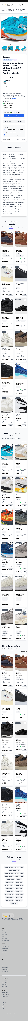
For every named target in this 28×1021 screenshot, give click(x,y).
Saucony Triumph (19, 885)
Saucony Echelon (9, 867)
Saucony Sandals (19, 894)
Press (3, 1008)
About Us (4, 1002)
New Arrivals (4, 932)
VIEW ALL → (24, 227)
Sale (3, 936)
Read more (13, 98)
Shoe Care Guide (5, 946)
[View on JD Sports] (25, 313)
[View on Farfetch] (11, 345)
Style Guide (4, 954)
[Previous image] (3, 28)
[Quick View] (9, 246)
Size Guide (4, 961)
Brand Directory (5, 955)
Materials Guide (5, 948)
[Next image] (24, 28)
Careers (3, 1006)
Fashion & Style (5, 984)
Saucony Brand (8, 885)
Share (20, 121)
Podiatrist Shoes (10, 891)
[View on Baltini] (11, 280)
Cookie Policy (5, 996)
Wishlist (9, 121)
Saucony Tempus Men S (14, 870)
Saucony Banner (9, 900)
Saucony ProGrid (19, 876)
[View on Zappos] (11, 246)
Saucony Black (9, 888)
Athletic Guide (5, 982)
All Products (4, 930)
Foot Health (4, 952)
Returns (3, 965)
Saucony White (9, 882)
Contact (3, 1004)
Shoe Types (4, 950)
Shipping (4, 963)
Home (2, 10)
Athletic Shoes (5, 969)
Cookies (18, 1016)
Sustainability (5, 980)
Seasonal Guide (5, 967)
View (11, 261)
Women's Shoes (5, 940)
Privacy (9, 1016)
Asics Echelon (19, 882)
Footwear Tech (5, 971)
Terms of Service (5, 994)
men (6, 10)
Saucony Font (19, 900)
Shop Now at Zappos (15, 115)
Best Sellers (4, 934)
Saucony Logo (18, 888)
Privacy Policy (5, 992)
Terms (14, 1016)
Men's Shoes (4, 938)
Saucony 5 (19, 879)
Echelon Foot (19, 891)
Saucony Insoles (10, 879)
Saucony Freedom (9, 894)
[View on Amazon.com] (25, 557)
